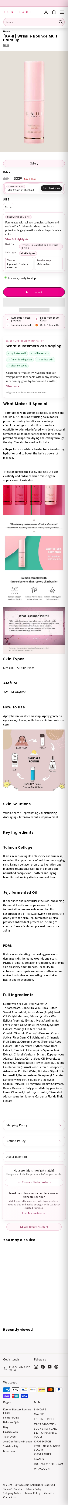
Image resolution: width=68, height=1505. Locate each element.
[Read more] (54, 12)
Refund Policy (16, 1141)
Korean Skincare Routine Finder (17, 1411)
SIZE (6, 199)
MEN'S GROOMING (45, 1423)
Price (6, 172)
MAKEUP (39, 1414)
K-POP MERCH (42, 1441)
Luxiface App (10, 1432)
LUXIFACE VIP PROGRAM (48, 1464)
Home (6, 31)
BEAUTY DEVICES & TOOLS (45, 1435)
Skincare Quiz (11, 1417)
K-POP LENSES (42, 1454)
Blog (5, 1427)
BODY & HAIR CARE (45, 1428)
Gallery (34, 163)
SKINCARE (40, 1409)
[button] (34, 302)
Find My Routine (34, 1213)
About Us (49, 1493)
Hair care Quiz (11, 1422)
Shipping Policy (17, 1125)
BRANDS (39, 1459)
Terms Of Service (12, 1489)
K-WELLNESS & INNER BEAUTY (47, 1448)
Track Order (9, 1436)
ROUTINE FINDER (44, 1419)
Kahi (6, 45)
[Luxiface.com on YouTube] (50, 1367)
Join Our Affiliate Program (17, 1441)
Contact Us (9, 1497)
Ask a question (16, 1156)
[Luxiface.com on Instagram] (36, 1367)
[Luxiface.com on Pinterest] (56, 1367)
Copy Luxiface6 (51, 188)
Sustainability (11, 1446)
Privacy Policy (34, 1489)
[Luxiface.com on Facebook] (43, 1367)
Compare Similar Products (36, 1182)
